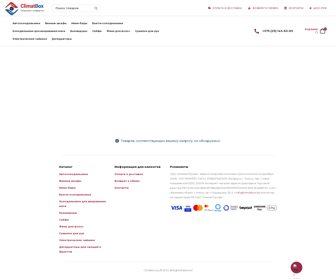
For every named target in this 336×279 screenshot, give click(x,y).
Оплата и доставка (227, 8)
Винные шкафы (55, 23)
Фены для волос (118, 31)
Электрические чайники (29, 38)
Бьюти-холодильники (107, 23)
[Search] (96, 8)
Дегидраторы (62, 38)
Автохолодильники (26, 23)
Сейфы (97, 31)
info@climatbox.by (248, 192)
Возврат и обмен (265, 8)
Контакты (296, 8)
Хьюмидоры (78, 31)
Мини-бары (79, 23)
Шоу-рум (320, 8)
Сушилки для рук (147, 31)
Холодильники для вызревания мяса (38, 31)
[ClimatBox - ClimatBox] (25, 8)
